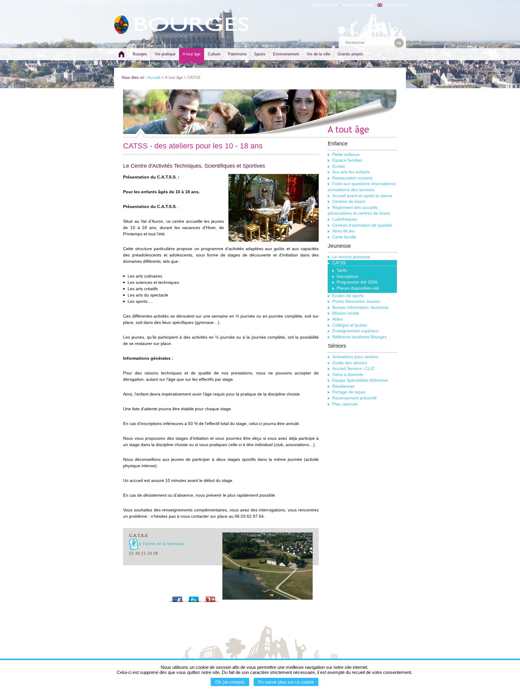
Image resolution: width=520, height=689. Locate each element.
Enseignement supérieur (355, 330)
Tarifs (342, 270)
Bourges (140, 54)
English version (395, 5)
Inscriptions (347, 276)
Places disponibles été (358, 288)
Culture (214, 54)
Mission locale (345, 313)
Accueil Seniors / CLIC (353, 368)
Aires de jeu (343, 230)
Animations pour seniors (355, 356)
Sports (259, 54)
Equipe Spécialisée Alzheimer (360, 380)
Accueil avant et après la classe (362, 195)
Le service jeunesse (351, 256)
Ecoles (338, 166)
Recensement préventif (354, 398)
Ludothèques (344, 219)
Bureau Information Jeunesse (360, 307)
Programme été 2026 (357, 282)
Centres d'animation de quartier (362, 225)
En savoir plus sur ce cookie (286, 681)
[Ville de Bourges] (121, 25)
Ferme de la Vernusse (164, 543)
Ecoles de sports (348, 295)
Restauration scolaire (352, 177)
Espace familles (347, 160)
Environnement (286, 54)
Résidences (343, 386)
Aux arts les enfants (351, 171)
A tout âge (191, 54)
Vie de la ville (318, 54)
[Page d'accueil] (121, 56)
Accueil (153, 77)
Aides (337, 319)
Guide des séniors (349, 362)
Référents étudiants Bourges (359, 336)
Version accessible (325, 5)
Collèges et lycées (349, 325)
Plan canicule (345, 404)
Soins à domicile (347, 374)
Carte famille (344, 236)
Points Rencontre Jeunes (356, 301)
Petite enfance (346, 154)
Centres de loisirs (348, 201)
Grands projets (350, 54)
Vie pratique (165, 54)
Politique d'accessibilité (358, 5)
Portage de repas (348, 392)
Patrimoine (237, 54)
